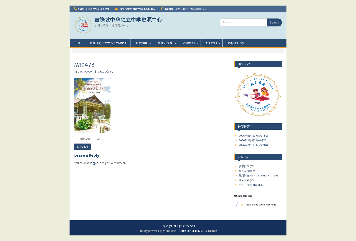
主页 (77, 43)
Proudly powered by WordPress (157, 230)
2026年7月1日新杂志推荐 (253, 145)
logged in (95, 163)
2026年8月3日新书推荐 (252, 140)
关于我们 (211, 43)
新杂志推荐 (165, 43)
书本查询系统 (236, 43)
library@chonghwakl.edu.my (137, 9)
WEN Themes (209, 230)
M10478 (82, 147)
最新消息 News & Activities (108, 43)
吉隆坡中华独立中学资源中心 (128, 19)
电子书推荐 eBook (250, 184)
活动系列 (189, 43)
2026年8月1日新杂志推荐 (253, 135)
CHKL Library (105, 71)
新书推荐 (141, 43)
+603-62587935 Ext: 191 (93, 9)
